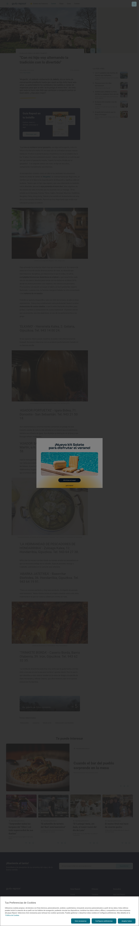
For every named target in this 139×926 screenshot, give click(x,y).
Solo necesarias (80, 921)
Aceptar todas (127, 921)
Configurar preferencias (104, 921)
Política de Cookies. (12, 915)
